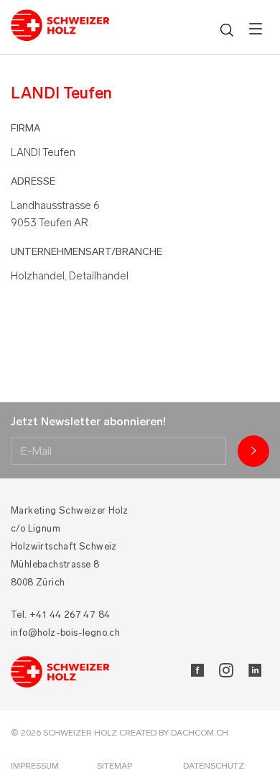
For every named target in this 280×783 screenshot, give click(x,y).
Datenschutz (213, 766)
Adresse (33, 181)
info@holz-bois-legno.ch (65, 632)
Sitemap (114, 766)
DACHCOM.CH (199, 733)
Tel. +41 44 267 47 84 (60, 614)
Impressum (35, 766)
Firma (25, 128)
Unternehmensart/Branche (86, 252)
